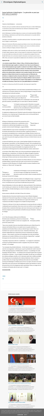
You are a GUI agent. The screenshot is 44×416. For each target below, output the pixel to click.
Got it (25, 414)
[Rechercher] (27, 2)
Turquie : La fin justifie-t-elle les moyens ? (16, 305)
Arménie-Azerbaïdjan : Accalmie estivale (15, 325)
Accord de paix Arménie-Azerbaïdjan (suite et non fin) (18, 363)
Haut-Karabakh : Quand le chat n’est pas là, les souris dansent (19, 383)
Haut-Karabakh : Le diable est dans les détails (16, 402)
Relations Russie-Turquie (13, 344)
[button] (3, 18)
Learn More (20, 414)
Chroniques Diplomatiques (14, 2)
